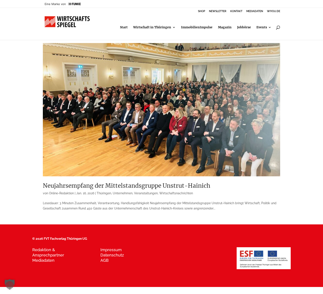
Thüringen (104, 193)
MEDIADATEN (254, 11)
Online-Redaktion (61, 193)
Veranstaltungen (146, 193)
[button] (9, 284)
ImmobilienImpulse (196, 27)
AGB (104, 260)
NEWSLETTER (217, 11)
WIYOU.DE (273, 11)
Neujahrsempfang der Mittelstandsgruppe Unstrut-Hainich (126, 185)
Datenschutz (112, 255)
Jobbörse (244, 27)
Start (124, 27)
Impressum (111, 249)
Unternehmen (122, 193)
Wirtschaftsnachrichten (176, 193)
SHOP (201, 11)
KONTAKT (236, 11)
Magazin (225, 27)
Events (261, 27)
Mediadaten (43, 260)
